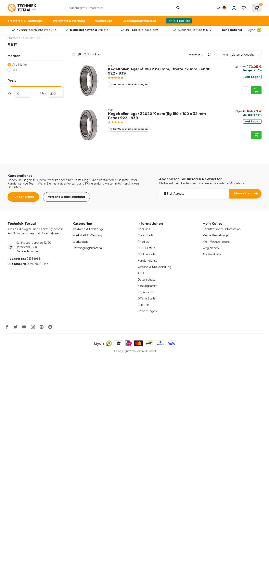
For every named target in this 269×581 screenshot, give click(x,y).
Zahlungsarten (147, 286)
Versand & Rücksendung (66, 197)
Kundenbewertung (194, 29)
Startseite (13, 37)
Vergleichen (210, 248)
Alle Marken (20, 64)
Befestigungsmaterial (139, 21)
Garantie (143, 305)
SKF (38, 37)
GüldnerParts (146, 254)
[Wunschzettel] (244, 8)
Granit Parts (145, 235)
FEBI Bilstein (146, 248)
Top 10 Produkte (178, 21)
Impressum (145, 292)
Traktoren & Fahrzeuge (25, 21)
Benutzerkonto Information (221, 229)
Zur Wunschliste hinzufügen (130, 84)
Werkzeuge (104, 21)
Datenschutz (146, 279)
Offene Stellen (147, 298)
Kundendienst (232, 29)
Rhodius (143, 241)
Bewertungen (147, 311)
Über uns (143, 229)
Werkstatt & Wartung (69, 21)
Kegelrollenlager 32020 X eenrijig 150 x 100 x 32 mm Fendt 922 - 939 (157, 116)
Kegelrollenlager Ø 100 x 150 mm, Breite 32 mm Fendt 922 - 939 (159, 71)
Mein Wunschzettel (216, 241)
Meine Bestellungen (216, 235)
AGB (140, 273)
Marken (28, 37)
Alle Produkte (211, 254)
